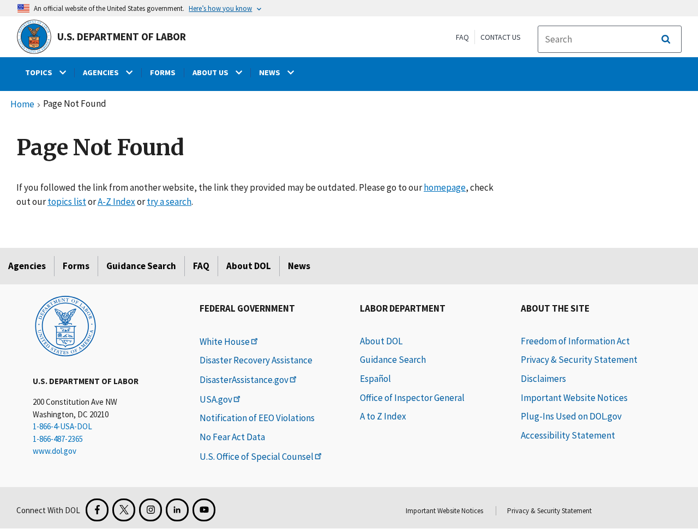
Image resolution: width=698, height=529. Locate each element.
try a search (169, 202)
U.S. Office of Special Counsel (257, 457)
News (299, 266)
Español (375, 379)
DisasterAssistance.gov (244, 380)
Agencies (27, 266)
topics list (66, 202)
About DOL (248, 266)
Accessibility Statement (568, 435)
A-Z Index (116, 202)
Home (22, 105)
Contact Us (500, 37)
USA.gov (216, 399)
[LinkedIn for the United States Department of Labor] (177, 509)
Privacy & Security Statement (579, 360)
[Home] (65, 325)
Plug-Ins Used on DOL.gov (571, 416)
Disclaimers (543, 379)
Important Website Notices (574, 398)
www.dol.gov (54, 451)
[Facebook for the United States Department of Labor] (97, 509)
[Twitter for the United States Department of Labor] (123, 509)
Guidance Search (141, 266)
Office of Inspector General (412, 398)
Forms (76, 266)
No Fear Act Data (232, 437)
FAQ (462, 37)
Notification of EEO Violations (257, 418)
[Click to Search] (666, 39)
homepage (445, 187)
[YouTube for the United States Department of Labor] (203, 509)
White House (225, 342)
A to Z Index (383, 416)
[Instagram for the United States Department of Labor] (150, 509)
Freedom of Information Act (575, 341)
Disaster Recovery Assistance (256, 360)
